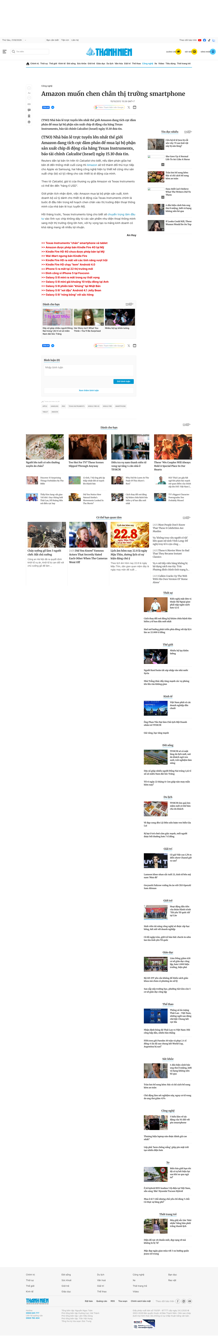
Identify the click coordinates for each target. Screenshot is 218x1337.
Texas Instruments (77, 406)
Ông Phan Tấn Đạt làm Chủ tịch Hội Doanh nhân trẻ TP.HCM (165, 723)
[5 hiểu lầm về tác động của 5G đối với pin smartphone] (156, 1122)
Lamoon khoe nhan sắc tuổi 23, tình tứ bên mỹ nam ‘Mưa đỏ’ (167, 876)
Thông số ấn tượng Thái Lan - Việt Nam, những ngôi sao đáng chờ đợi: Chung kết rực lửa (180, 1016)
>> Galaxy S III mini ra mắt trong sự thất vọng (70, 277)
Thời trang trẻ (184, 63)
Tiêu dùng (171, 63)
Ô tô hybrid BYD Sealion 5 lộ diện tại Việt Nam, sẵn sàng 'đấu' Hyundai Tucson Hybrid (167, 1189)
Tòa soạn (122, 1301)
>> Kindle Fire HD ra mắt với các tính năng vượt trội (74, 260)
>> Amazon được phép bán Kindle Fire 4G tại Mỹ (72, 247)
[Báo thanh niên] (109, 52)
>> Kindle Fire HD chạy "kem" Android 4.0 (68, 264)
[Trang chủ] (28, 63)
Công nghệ (147, 63)
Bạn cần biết (53, 40)
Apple (45, 406)
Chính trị (34, 63)
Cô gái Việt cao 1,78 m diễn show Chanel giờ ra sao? (181, 857)
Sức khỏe (81, 63)
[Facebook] (204, 40)
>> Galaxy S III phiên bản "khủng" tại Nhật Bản (71, 286)
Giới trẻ (91, 63)
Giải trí (127, 63)
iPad (63, 406)
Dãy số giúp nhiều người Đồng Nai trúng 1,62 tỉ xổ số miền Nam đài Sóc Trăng (167, 772)
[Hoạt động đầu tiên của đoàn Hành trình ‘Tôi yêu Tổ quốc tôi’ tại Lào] (156, 912)
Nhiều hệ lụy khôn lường (179, 652)
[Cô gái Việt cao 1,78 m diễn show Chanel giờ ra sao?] (156, 860)
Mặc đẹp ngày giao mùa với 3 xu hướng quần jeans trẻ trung (166, 1252)
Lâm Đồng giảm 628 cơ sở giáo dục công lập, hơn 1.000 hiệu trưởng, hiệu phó (180, 963)
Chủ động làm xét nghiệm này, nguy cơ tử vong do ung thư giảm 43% (167, 1097)
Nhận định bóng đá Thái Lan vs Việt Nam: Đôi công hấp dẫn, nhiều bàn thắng (167, 1031)
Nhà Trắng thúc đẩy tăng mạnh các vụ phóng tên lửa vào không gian (166, 682)
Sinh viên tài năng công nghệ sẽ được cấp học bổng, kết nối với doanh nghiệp (167, 928)
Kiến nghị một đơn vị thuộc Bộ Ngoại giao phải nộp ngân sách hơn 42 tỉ (180, 603)
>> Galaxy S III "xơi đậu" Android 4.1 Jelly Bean (71, 290)
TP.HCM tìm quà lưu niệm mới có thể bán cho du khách (180, 806)
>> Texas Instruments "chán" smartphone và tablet (74, 243)
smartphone (120, 406)
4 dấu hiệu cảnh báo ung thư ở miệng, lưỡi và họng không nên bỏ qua (181, 1069)
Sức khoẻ (66, 1280)
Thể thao (136, 63)
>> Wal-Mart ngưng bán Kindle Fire (64, 256)
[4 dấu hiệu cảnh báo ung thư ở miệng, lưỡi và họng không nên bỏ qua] (156, 1070)
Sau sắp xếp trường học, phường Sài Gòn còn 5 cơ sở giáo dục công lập (167, 990)
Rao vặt (172, 1280)
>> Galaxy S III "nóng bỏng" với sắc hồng (67, 294)
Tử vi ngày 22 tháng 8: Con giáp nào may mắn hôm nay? (167, 783)
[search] (30, 51)
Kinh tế (62, 63)
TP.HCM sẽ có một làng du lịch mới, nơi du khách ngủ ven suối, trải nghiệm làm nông (181, 757)
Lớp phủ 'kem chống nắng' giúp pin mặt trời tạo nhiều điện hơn (166, 1149)
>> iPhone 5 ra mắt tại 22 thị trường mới (67, 269)
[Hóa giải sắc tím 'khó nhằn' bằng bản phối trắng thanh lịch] (156, 1226)
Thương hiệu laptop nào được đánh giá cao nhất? (165, 1138)
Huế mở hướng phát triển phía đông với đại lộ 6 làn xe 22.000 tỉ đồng (167, 631)
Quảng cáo (101, 1301)
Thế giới (53, 63)
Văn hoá (101, 1280)
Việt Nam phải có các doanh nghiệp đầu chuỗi (180, 705)
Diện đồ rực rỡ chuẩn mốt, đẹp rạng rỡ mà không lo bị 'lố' (165, 1241)
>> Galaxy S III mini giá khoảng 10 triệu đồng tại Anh (75, 281)
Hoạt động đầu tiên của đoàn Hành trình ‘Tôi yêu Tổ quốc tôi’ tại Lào (180, 911)
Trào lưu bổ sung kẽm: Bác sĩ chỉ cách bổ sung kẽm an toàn (167, 1086)
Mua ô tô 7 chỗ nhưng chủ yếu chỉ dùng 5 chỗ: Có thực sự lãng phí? (167, 1200)
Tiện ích (65, 40)
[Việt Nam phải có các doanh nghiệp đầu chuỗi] (156, 708)
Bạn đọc (172, 1274)
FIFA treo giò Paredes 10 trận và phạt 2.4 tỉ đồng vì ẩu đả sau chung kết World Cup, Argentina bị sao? (165, 1043)
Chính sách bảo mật (141, 1301)
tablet (45, 412)
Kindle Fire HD (94, 406)
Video (161, 63)
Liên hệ (75, 40)
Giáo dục (100, 63)
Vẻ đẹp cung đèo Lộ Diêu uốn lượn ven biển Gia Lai (167, 824)
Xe (155, 63)
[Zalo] (214, 40)
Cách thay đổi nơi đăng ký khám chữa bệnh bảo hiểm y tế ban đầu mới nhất (168, 620)
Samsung (54, 406)
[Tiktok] (209, 40)
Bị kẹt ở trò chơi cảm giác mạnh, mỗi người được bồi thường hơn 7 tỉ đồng (165, 835)
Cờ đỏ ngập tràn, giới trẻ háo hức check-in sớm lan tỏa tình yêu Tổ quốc (167, 938)
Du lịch (109, 63)
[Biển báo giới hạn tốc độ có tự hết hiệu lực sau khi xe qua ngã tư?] (156, 1174)
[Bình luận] (29, 110)
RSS (113, 1301)
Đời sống (71, 63)
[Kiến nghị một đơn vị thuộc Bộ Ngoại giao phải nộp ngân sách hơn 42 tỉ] (156, 604)
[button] (29, 88)
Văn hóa (119, 63)
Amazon (92, 165)
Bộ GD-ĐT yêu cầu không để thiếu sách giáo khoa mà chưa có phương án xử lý (166, 979)
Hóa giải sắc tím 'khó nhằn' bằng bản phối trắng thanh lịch (180, 1223)
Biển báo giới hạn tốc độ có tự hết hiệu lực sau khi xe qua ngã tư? (180, 1173)
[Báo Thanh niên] (37, 1301)
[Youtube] (200, 40)
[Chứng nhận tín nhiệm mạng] (144, 1324)
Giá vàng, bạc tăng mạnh (156, 733)
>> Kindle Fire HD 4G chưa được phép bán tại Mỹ (73, 251)
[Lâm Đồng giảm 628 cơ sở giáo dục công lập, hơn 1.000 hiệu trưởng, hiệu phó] (156, 964)
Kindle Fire (107, 406)
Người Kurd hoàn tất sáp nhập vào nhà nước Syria (166, 672)
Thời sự (44, 63)
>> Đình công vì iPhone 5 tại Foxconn (65, 273)
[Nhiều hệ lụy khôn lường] (156, 656)
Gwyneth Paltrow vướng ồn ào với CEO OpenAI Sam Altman (167, 887)
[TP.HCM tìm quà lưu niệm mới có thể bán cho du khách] (156, 808)
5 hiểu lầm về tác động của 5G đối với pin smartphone (180, 1119)
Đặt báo (89, 1301)
